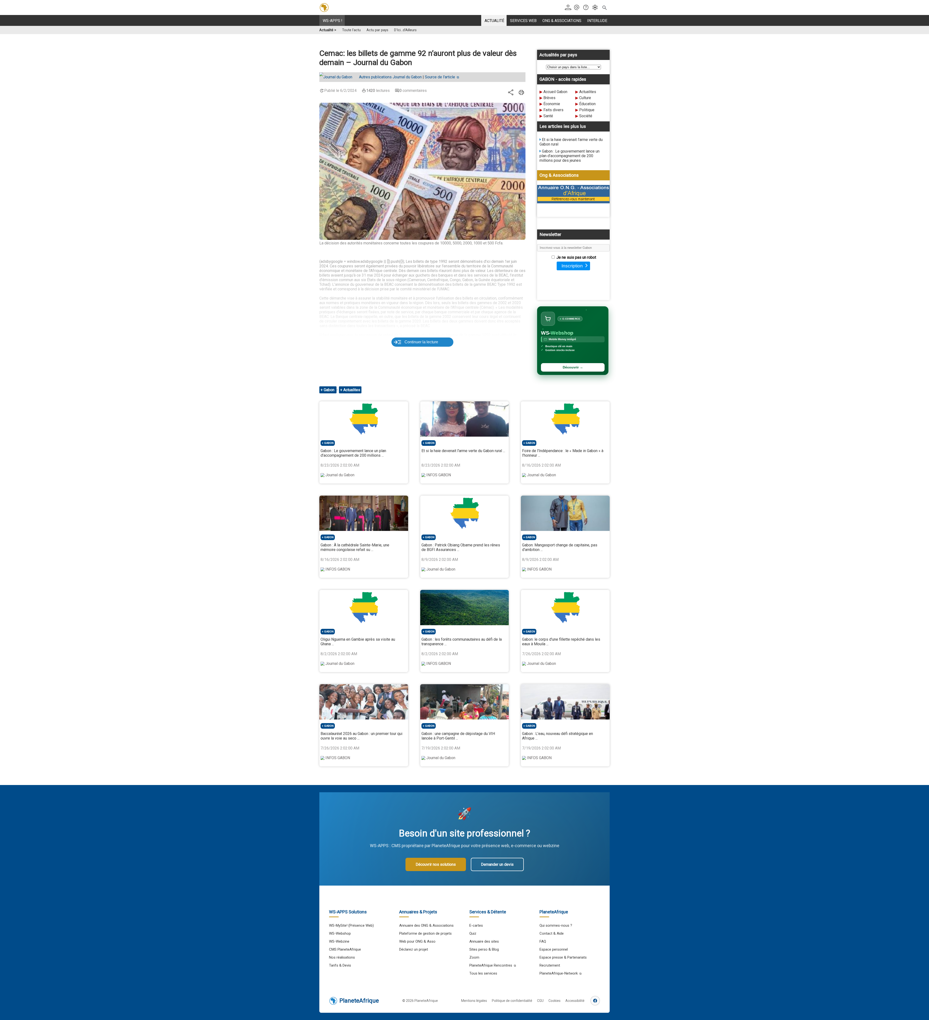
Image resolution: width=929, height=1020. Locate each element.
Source (440, 77)
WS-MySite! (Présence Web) (351, 925)
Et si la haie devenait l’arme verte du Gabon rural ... (463, 450)
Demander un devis (497, 864)
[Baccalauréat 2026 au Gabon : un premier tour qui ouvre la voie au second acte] (363, 701)
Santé (548, 116)
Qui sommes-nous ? (555, 925)
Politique (586, 110)
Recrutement (549, 965)
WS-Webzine (339, 941)
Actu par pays (377, 30)
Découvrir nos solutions (436, 864)
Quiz (472, 933)
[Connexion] (569, 7)
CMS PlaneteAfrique (345, 949)
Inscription (572, 265)
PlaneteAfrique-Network (558, 973)
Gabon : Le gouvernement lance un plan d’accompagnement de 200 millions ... (353, 453)
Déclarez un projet (413, 949)
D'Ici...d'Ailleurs (405, 30)
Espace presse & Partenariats (563, 957)
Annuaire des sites (484, 941)
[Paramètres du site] (596, 7)
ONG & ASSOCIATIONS (561, 20)
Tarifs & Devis (340, 965)
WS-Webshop (340, 933)
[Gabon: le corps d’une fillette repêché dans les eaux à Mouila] (565, 607)
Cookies (554, 1001)
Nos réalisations (342, 957)
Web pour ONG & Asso (417, 941)
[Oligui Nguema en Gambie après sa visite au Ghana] (363, 607)
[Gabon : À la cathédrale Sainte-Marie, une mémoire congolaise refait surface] (363, 513)
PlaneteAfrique (359, 1000)
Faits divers (553, 110)
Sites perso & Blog (484, 949)
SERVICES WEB (523, 20)
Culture (585, 97)
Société (585, 116)
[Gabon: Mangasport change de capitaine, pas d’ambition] (565, 513)
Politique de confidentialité (512, 1001)
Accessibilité (574, 1001)
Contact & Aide (551, 933)
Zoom (474, 957)
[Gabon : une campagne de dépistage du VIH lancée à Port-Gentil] (464, 701)
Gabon (329, 390)
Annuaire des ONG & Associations (426, 925)
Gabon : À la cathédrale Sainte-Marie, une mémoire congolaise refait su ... (355, 547)
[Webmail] (578, 7)
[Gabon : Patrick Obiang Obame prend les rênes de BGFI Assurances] (464, 513)
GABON (329, 443)
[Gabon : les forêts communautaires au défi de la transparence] (464, 607)
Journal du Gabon (390, 77)
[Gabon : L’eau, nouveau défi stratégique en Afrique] (565, 701)
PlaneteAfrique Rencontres (490, 965)
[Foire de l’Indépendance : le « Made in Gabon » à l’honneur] (565, 419)
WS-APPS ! (332, 20)
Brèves (549, 97)
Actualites (587, 91)
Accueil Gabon (555, 91)
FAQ (542, 941)
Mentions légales (474, 1001)
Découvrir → (573, 367)
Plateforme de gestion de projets (425, 933)
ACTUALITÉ (494, 20)
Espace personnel (553, 949)
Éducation (587, 104)
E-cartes (476, 925)
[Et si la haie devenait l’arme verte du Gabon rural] (464, 419)
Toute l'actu (351, 30)
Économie (551, 104)
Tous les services (483, 973)
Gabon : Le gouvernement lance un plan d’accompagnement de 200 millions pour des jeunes (569, 156)
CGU (540, 1001)
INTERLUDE (597, 20)
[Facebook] (595, 1000)
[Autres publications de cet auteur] (338, 77)
